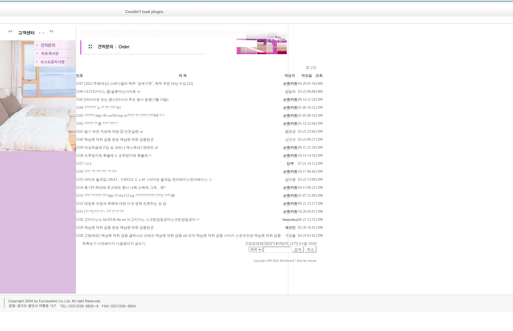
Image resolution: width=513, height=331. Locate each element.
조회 (319, 75)
